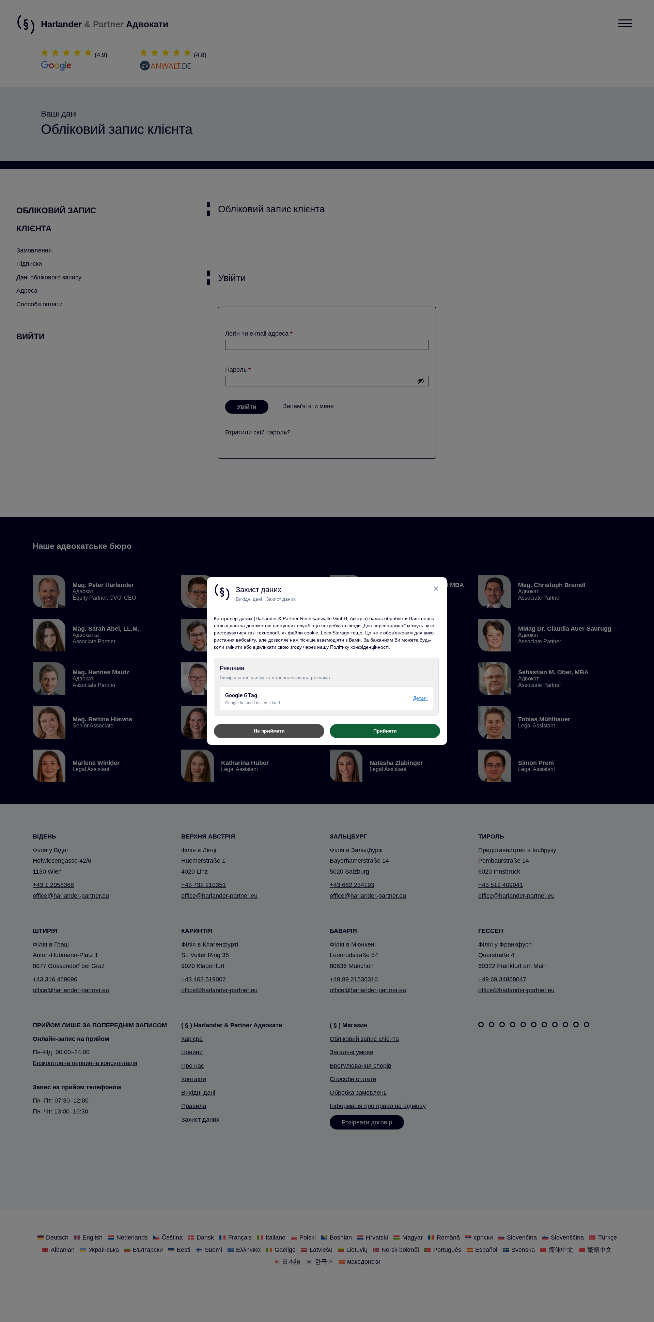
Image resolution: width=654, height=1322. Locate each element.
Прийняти (385, 731)
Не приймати (269, 731)
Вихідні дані (249, 599)
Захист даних (281, 599)
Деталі (420, 698)
